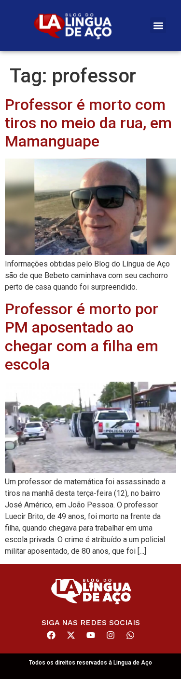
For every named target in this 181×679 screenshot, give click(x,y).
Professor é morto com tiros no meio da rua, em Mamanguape (88, 123)
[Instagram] (110, 635)
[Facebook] (51, 635)
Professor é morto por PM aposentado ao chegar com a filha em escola (81, 336)
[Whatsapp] (130, 635)
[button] (158, 25)
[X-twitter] (71, 635)
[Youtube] (90, 635)
